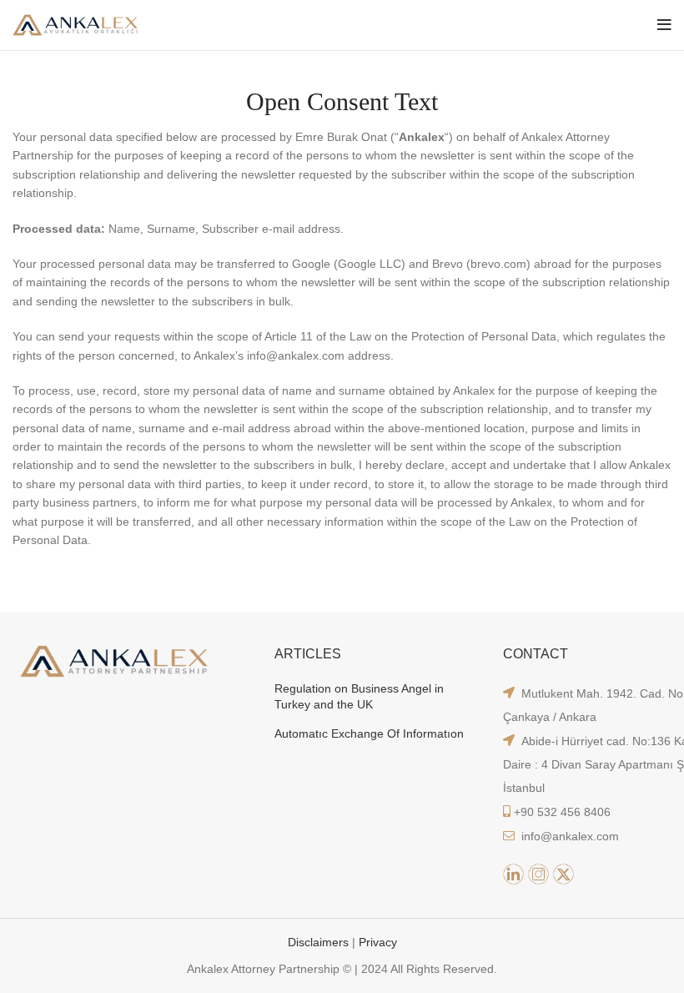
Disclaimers (320, 942)
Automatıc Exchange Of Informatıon (369, 733)
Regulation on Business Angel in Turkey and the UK (359, 697)
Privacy (378, 942)
